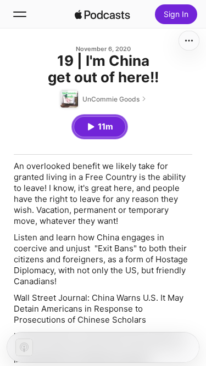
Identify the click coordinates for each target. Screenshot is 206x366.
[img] (102, 14)
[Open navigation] (20, 14)
